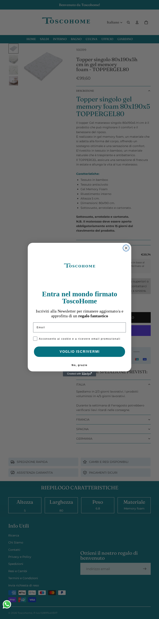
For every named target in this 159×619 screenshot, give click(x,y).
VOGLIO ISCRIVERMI (80, 351)
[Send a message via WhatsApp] (7, 604)
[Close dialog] (126, 248)
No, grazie (80, 365)
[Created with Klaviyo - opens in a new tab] (79, 373)
